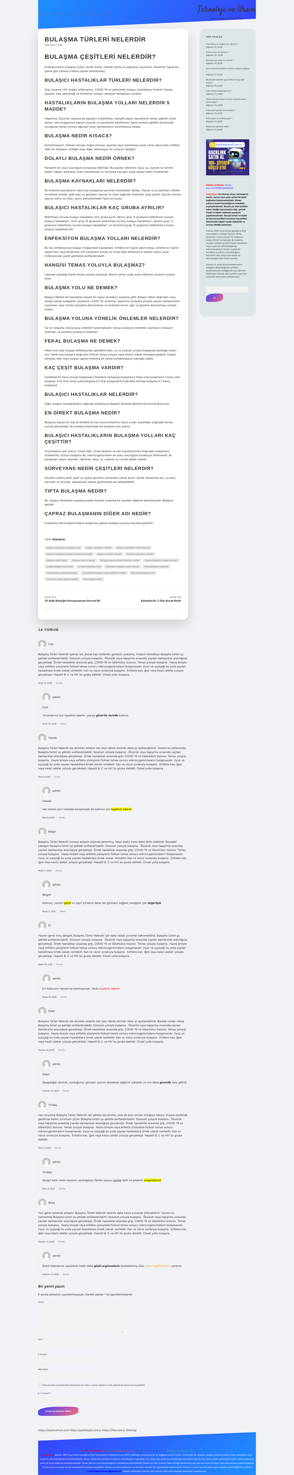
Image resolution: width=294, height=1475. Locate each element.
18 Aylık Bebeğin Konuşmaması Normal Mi (72, 600)
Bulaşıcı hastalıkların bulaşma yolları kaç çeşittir (69, 554)
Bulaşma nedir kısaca (57, 560)
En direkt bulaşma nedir (89, 566)
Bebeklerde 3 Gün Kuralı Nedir (161, 600)
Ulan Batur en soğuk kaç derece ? (222, 44)
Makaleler (59, 539)
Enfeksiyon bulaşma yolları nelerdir (122, 566)
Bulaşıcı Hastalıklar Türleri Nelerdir (133, 547)
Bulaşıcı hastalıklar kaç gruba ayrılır (63, 547)
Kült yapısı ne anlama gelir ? (219, 118)
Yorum (41, 1302)
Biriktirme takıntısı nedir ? (218, 126)
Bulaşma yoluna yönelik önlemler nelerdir (119, 560)
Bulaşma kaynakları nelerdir (140, 554)
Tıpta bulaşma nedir (92, 579)
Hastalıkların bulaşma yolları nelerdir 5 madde (104, 573)
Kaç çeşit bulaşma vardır (142, 573)
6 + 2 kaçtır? (44, 1393)
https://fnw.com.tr (113, 1430)
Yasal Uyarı (76, 14)
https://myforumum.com (53, 1430)
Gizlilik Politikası (59, 14)
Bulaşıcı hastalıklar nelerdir (98, 547)
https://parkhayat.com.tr (85, 1430)
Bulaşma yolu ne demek (83, 560)
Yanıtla (59, 683)
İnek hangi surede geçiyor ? (219, 91)
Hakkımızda (92, 14)
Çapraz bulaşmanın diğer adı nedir (161, 560)
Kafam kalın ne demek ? (217, 52)
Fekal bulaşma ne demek (156, 566)
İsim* (40, 1339)
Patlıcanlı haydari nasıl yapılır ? (220, 110)
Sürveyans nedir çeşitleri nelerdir (62, 579)
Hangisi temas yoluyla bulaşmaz (62, 573)
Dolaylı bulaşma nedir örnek (60, 566)
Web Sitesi (43, 1369)
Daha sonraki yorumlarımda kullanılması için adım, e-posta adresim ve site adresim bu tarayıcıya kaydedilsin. (93, 1385)
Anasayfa (42, 14)
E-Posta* (42, 1354)
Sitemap (131, 1430)
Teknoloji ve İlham (227, 10)
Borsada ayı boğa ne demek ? (220, 60)
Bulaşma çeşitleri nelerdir (109, 554)
